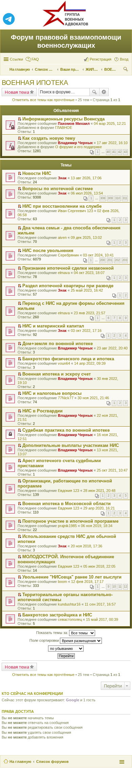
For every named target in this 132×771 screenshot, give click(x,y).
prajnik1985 (67, 526)
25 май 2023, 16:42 (87, 290)
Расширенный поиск (104, 92)
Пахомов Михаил (74, 123)
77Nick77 (65, 398)
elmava (64, 273)
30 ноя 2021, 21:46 (93, 398)
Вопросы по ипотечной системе (57, 188)
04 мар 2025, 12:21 (110, 123)
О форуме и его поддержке (78, 147)
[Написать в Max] (123, 19)
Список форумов (52, 761)
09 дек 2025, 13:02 (86, 237)
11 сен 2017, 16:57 (100, 604)
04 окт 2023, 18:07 (89, 273)
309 (110, 198)
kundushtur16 (69, 604)
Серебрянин (68, 255)
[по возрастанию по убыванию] (66, 648)
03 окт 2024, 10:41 (98, 255)
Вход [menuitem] (124, 59)
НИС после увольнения (47, 250)
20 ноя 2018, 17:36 (86, 546)
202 (117, 260)
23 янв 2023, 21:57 (89, 313)
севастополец (70, 619)
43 (125, 152)
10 (114, 586)
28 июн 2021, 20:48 (99, 491)
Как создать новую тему (48, 138)
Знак (62, 178)
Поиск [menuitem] (126, 70)
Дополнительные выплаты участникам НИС (70, 445)
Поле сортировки (44, 640)
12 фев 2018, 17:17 (87, 582)
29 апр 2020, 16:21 (99, 508)
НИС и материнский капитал (53, 325)
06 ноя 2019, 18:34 (96, 526)
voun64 (64, 363)
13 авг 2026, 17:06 (86, 178)
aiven (62, 237)
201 (109, 260)
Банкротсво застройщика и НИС (57, 614)
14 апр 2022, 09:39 (90, 363)
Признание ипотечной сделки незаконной (68, 268)
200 (102, 260)
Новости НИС (36, 173)
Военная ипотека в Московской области (66, 503)
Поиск (94, 92)
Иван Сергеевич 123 (75, 211)
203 (124, 260)
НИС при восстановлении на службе (62, 206)
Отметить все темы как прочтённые (43, 100)
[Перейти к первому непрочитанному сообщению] (19, 119)
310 (117, 198)
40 (108, 152)
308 (102, 198)
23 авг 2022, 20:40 (112, 348)
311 (125, 198)
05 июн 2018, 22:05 (99, 566)
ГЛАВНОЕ (63, 128)
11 (120, 586)
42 (120, 152)
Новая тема (17, 92)
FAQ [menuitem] (35, 59)
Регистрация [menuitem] (100, 59)
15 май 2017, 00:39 (102, 619)
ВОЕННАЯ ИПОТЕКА (35, 82)
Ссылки (16, 59)
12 (125, 586)
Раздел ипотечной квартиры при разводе (67, 285)
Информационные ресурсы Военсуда (63, 118)
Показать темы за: (52, 633)
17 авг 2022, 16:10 (112, 143)
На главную (20, 761)
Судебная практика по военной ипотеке (66, 430)
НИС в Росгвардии (42, 410)
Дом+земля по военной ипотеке (57, 343)
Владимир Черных (75, 143)
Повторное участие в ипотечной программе (70, 521)
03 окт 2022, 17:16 (86, 330)
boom (62, 582)
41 (114, 152)
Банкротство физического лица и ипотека (68, 358)
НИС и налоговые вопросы (52, 393)
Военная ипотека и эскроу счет (56, 374)
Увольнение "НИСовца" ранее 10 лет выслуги (72, 577)
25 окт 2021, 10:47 (112, 470)
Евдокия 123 (68, 491)
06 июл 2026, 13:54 (87, 193)
